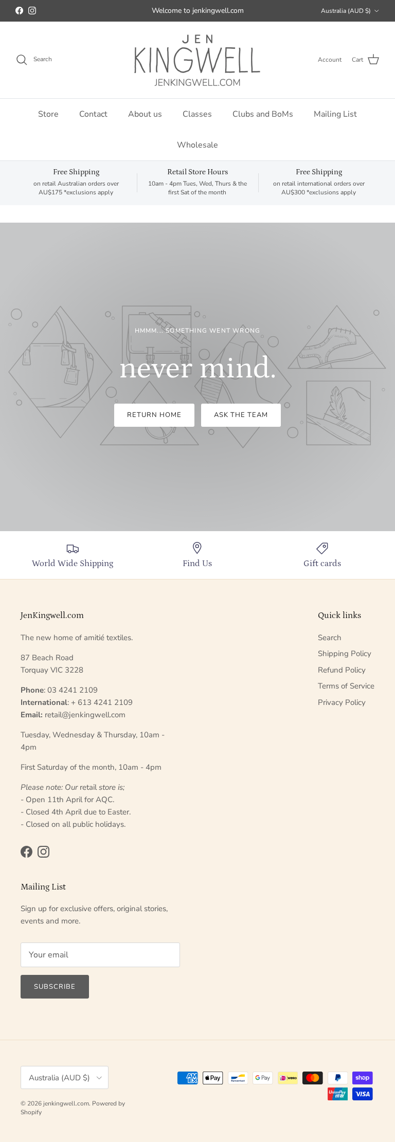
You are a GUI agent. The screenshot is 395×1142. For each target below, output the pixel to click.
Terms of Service (346, 686)
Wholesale (197, 145)
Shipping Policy (344, 653)
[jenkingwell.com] (197, 60)
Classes (197, 114)
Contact (93, 114)
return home (154, 415)
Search (330, 637)
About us (145, 114)
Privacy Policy (342, 702)
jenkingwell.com (66, 1103)
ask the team (241, 415)
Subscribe (55, 986)
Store (48, 114)
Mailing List (335, 114)
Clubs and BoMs (262, 114)
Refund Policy (342, 670)
